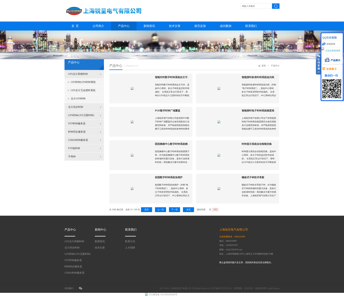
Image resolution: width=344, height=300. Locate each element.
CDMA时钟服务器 (78, 140)
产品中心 (124, 25)
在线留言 (328, 69)
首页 (264, 65)
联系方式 (130, 241)
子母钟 (72, 156)
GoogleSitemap (273, 288)
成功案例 (225, 25)
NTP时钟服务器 (76, 123)
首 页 (75, 25)
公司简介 (98, 25)
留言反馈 (200, 25)
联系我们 (251, 25)
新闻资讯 (149, 25)
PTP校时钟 (74, 148)
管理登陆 (238, 288)
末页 (188, 209)
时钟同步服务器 (77, 131)
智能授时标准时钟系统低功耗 (258, 77)
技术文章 (174, 25)
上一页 (160, 209)
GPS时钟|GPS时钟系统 (83, 82)
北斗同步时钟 (75, 107)
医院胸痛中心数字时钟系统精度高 (174, 144)
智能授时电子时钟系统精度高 (258, 110)
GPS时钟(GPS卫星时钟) (81, 115)
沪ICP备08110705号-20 (220, 288)
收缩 (318, 64)
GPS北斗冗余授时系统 (83, 90)
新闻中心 (100, 229)
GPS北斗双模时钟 (78, 74)
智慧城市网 (260, 288)
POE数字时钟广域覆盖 (167, 110)
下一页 (174, 209)
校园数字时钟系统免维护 (169, 177)
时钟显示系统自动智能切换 (257, 144)
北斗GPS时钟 (78, 98)
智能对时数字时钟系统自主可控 (172, 77)
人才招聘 (130, 247)
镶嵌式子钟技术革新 (253, 177)
